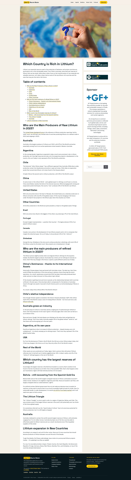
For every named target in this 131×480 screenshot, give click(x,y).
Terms (73, 477)
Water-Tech (89, 2)
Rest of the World (34, 111)
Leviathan (26, 470)
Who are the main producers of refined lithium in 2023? (43, 99)
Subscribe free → (92, 466)
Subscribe (103, 2)
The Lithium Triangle (35, 117)
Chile (30, 91)
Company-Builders (56, 464)
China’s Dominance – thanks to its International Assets (45, 101)
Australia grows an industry (37, 105)
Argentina (32, 90)
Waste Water (31, 2)
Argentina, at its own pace (36, 107)
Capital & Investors (56, 462)
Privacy (69, 477)
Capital (77, 2)
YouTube (31, 472)
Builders (82, 2)
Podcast (96, 2)
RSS (40, 472)
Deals (72, 2)
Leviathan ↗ (79, 477)
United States (33, 95)
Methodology (72, 466)
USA (30, 109)
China (30, 93)
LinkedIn (26, 472)
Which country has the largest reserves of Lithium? (41, 113)
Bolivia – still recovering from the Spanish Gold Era (43, 115)
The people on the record (75, 462)
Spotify (36, 472)
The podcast (72, 460)
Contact (71, 468)
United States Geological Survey (35, 132)
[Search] (106, 167)
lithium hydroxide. (28, 301)
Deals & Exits (55, 460)
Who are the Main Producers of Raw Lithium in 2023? (42, 86)
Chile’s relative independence (37, 103)
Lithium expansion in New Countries (37, 120)
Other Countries (33, 97)
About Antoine (72, 464)
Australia (31, 88)
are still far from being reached (62, 390)
